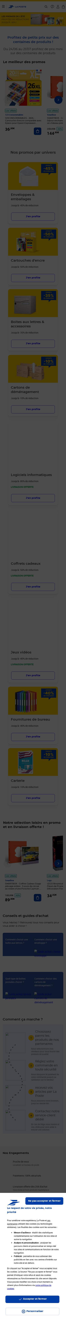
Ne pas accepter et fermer (44, 1201)
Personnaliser (34, 1311)
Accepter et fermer (35, 1299)
